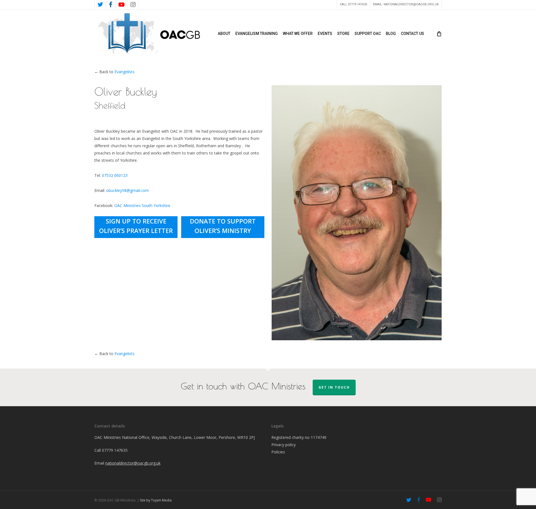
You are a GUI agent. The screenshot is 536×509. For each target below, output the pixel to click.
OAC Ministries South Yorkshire (142, 205)
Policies (278, 452)
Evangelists (124, 71)
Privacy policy (283, 444)
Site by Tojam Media (156, 500)
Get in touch (334, 387)
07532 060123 (115, 175)
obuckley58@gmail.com (127, 190)
